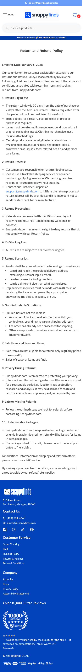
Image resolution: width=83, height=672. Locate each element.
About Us (8, 579)
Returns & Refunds (13, 558)
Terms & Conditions (14, 563)
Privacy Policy (10, 588)
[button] (75, 15)
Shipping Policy (11, 553)
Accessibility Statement (16, 593)
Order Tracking (11, 544)
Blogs (6, 584)
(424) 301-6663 (16, 518)
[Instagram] (13, 529)
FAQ (5, 549)
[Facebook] (4, 529)
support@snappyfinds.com (22, 191)
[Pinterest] (32, 529)
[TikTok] (23, 529)
